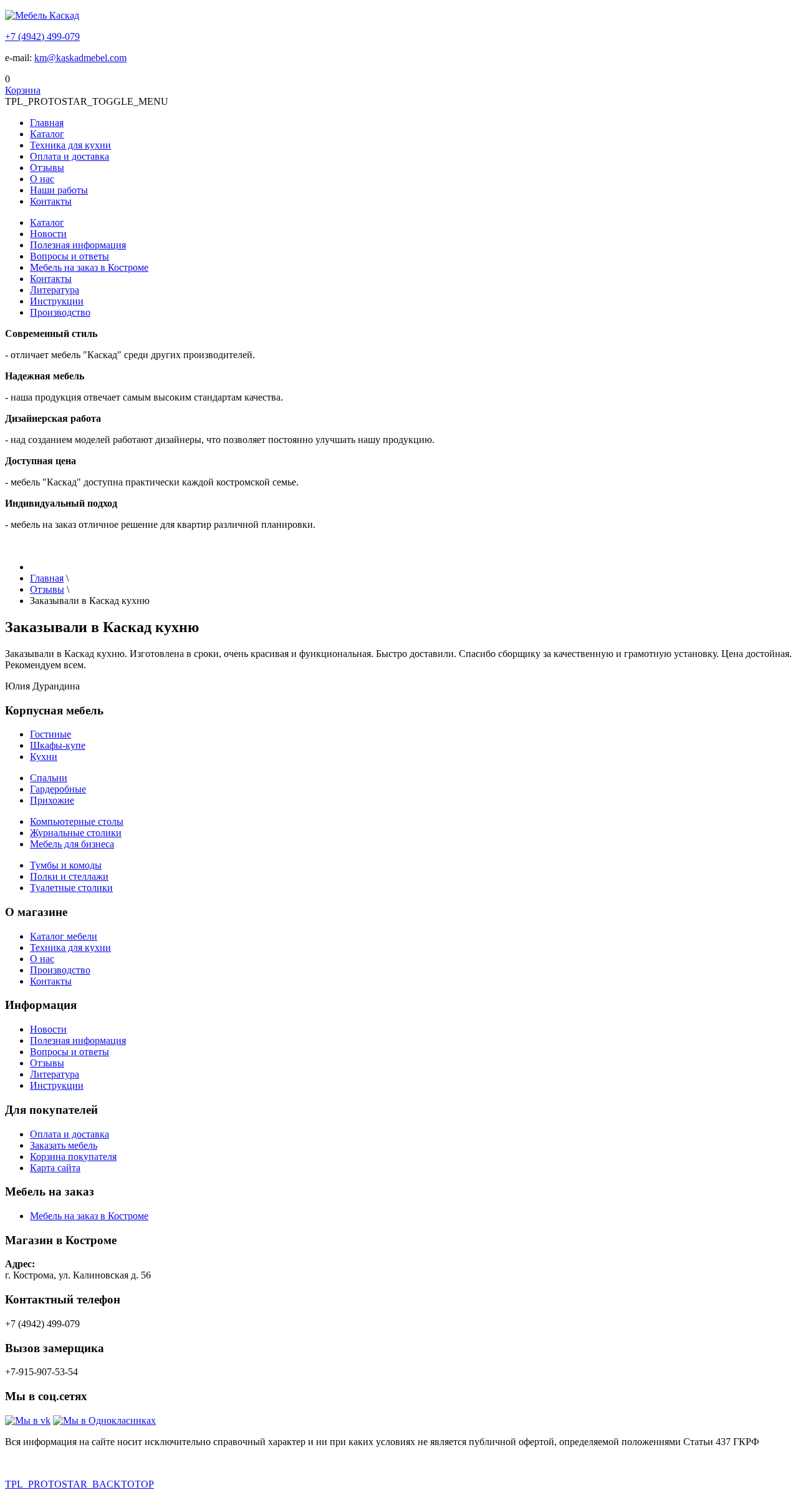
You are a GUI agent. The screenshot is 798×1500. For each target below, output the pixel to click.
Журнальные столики (76, 832)
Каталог (47, 134)
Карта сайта (55, 1167)
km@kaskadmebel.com (80, 57)
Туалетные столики (71, 887)
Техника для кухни (70, 145)
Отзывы (47, 167)
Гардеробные (58, 789)
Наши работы (59, 190)
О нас (42, 178)
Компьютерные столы (76, 821)
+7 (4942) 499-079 (42, 36)
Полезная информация (78, 245)
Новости (48, 233)
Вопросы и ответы (69, 256)
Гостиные (50, 734)
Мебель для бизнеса (72, 844)
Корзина (23, 90)
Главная (47, 122)
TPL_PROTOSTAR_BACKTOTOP (79, 1484)
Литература (54, 290)
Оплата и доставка (69, 156)
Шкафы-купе (57, 745)
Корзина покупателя (73, 1156)
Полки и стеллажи (69, 876)
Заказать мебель (63, 1145)
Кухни (43, 756)
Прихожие (52, 800)
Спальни (48, 777)
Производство (60, 312)
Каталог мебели (63, 936)
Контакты (51, 201)
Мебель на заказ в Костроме (89, 267)
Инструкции (57, 301)
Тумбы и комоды (66, 865)
